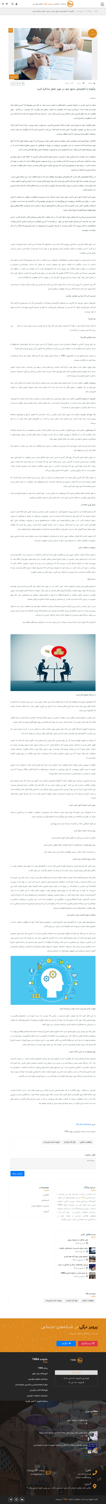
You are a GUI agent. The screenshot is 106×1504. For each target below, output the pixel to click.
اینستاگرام (87, 1343)
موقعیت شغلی (86, 1142)
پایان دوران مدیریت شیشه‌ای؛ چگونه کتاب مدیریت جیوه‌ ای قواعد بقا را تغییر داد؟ (72, 1248)
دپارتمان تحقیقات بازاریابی (37, 1395)
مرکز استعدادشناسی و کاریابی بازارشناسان (31, 1384)
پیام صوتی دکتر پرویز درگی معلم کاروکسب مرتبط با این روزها (63, 1433)
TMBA (83, 1198)
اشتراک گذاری (16, 83)
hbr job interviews (83, 1124)
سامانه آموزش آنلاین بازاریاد (36, 1401)
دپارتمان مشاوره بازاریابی (38, 1379)
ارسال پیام (17, 1173)
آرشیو (46, 1211)
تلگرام (65, 1343)
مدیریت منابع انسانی (40, 1205)
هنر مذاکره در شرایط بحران (78, 1240)
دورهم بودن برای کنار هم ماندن (76, 1257)
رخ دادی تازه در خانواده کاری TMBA (74, 1273)
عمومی (46, 1194)
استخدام (80, 11)
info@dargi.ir (38, 1474)
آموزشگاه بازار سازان (40, 1373)
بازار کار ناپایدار (69, 1142)
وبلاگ (89, 11)
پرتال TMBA (43, 1368)
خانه (96, 11)
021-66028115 (84, 1474)
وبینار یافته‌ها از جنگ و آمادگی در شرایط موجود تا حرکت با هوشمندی (72, 1265)
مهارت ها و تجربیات (51, 1142)
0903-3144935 (83, 1478)
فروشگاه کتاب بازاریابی (39, 1390)
